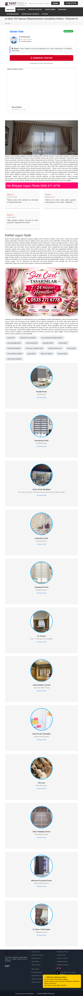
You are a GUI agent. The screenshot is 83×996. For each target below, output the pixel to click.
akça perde (10, 338)
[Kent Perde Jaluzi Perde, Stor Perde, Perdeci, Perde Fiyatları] (15, 4)
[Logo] (15, 952)
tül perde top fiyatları (13, 348)
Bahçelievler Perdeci (62, 965)
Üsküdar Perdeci (36, 958)
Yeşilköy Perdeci (36, 965)
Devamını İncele (41, 397)
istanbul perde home (55, 348)
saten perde (31, 354)
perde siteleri (63, 343)
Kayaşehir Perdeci (36, 979)
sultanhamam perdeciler (28, 338)
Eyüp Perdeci (35, 961)
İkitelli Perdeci (35, 969)
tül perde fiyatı (62, 354)
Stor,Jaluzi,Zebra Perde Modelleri (24, 993)
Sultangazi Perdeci (36, 972)
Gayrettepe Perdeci (62, 961)
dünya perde (71, 348)
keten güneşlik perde (14, 343)
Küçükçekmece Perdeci (38, 975)
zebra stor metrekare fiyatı (34, 348)
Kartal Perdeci (35, 952)
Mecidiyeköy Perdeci (62, 952)
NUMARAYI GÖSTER (42, 58)
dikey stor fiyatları (46, 354)
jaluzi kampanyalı (31, 343)
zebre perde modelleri (14, 359)
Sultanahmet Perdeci (37, 955)
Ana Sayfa (7, 23)
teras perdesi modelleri (14, 354)
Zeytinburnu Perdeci (62, 958)
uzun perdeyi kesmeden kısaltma (51, 338)
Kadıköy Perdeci (36, 982)
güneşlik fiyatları (48, 343)
